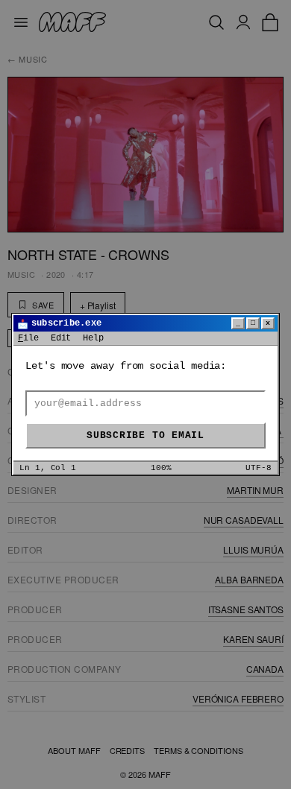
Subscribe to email (145, 435)
